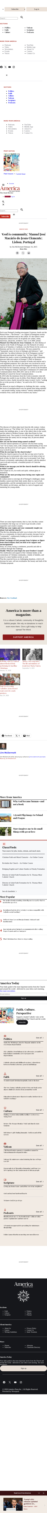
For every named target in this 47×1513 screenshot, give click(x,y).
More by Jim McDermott (8, 758)
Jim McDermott (17, 247)
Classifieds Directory (33, 1347)
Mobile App (31, 47)
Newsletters (9, 49)
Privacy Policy (31, 1328)
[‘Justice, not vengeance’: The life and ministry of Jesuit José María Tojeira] (32, 654)
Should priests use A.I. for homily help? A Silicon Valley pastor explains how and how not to (22, 1217)
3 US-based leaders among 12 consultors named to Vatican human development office (21, 1151)
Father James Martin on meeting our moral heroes (21, 1234)
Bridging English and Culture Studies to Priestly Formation (23, 869)
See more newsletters (7, 991)
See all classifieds (8, 891)
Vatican (29, 27)
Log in (36, 9)
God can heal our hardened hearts (15, 1193)
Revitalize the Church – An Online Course (17, 863)
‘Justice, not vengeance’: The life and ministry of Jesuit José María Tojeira (31, 663)
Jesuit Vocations (32, 1332)
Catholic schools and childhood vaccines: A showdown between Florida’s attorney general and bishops (22, 1063)
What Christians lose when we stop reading (18, 939)
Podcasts (30, 32)
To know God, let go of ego (13, 1200)
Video (7, 47)
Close (43, 2)
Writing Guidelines (11, 1332)
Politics (7, 27)
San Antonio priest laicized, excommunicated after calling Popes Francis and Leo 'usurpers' (23, 930)
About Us (30, 49)
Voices (7, 53)
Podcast (29, 1315)
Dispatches (23, 229)
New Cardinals (12, 598)
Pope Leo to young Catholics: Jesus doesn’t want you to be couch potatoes (9, 689)
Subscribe (14, 9)
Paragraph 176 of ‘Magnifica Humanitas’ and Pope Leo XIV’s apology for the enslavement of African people (22, 1169)
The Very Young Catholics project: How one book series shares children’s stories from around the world (23, 1089)
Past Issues (8, 174)
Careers (29, 51)
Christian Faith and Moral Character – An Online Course (22, 857)
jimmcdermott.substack (37, 757)
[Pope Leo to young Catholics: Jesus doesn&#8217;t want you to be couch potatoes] (10, 679)
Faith (6, 30)
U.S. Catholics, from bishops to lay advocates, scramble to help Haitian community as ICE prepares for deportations (23, 1053)
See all (39, 1038)
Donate (7, 1345)
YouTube (30, 45)
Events (7, 51)
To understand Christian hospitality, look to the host (21, 1081)
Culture (7, 32)
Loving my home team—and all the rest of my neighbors (23, 1186)
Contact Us (31, 53)
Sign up (23, 1368)
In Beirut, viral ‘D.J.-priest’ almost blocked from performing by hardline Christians (9, 664)
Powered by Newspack (10, 1391)
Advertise (30, 1345)
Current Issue (20, 174)
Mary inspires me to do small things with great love (27, 830)
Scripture (30, 30)
